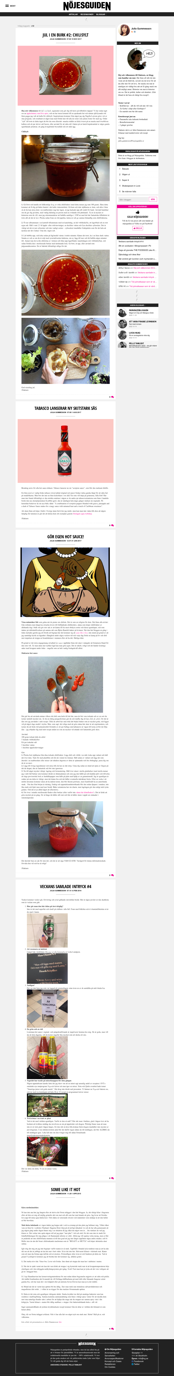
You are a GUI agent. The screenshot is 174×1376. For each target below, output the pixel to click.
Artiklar (73, 14)
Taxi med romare (135, 324)
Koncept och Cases (113, 1361)
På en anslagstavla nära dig (139, 335)
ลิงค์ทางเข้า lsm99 (126, 272)
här (60, 1322)
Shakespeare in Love (131, 185)
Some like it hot (65, 1189)
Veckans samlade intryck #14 (131, 241)
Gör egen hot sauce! (65, 536)
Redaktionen (110, 1364)
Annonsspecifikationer (114, 1358)
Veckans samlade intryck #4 (65, 886)
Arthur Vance (124, 267)
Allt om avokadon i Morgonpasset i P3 (135, 245)
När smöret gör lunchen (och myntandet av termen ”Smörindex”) (138, 258)
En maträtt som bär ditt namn (131, 111)
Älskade (125, 168)
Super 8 (125, 180)
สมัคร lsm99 (124, 277)
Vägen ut (126, 174)
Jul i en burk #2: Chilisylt (65, 35)
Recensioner (86, 14)
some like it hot (82, 632)
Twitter (136, 1364)
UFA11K (122, 286)
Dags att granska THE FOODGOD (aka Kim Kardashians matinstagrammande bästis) (138, 250)
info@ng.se (143, 1358)
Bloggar (100, 14)
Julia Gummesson (58, 39)
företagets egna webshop (82, 513)
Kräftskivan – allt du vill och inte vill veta (136, 105)
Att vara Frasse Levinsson (142, 321)
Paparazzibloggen (138, 310)
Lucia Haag (134, 333)
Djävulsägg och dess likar (129, 254)
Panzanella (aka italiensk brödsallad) (134, 119)
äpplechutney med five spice (37, 113)
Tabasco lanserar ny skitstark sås (66, 408)
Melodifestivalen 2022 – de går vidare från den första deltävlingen (143, 346)
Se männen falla (129, 191)
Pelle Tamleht (136, 343)
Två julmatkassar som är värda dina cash (149, 281)
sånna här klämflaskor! (85, 792)
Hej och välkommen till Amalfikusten (148, 267)
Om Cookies (110, 1367)
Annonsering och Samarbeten (112, 1354)
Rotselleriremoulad (127, 122)
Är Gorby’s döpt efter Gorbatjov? (133, 108)
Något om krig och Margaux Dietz (141, 313)
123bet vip (123, 281)
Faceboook (138, 1361)
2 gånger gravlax (126, 125)
